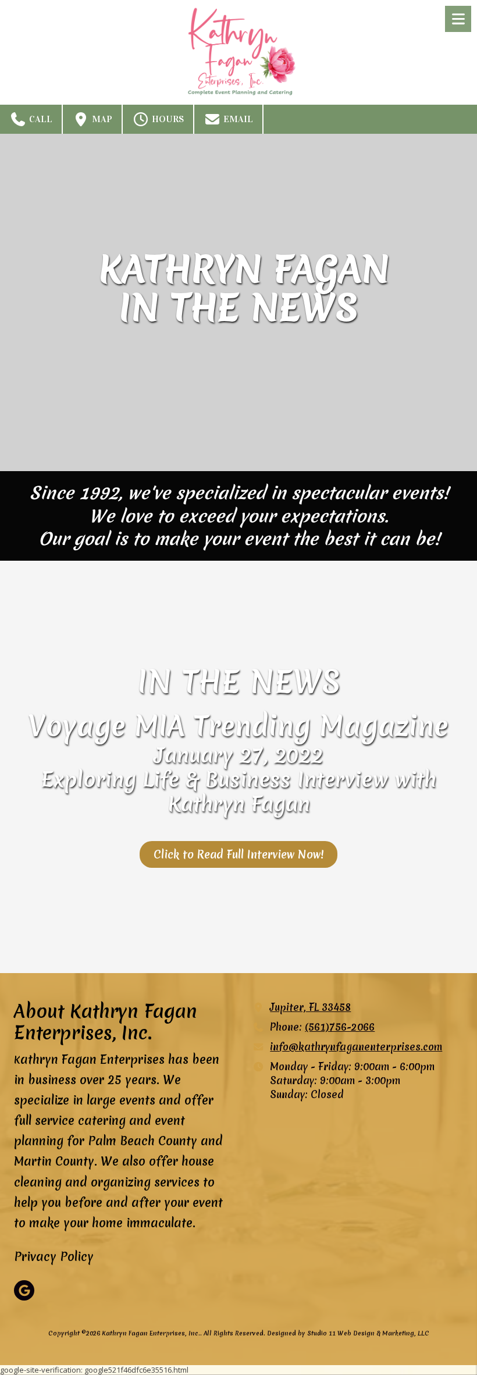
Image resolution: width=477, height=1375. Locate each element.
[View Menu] (458, 19)
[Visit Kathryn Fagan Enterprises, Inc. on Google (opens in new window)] (24, 1290)
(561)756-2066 (340, 1027)
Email (237, 118)
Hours (166, 118)
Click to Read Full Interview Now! (238, 854)
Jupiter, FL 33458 (310, 1007)
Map (101, 118)
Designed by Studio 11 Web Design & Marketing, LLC (348, 1333)
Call (39, 118)
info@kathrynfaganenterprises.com (356, 1047)
